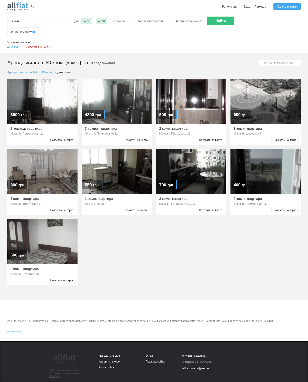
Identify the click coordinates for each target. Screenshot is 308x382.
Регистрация (230, 6)
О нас (149, 355)
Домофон (13, 46)
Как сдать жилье (109, 355)
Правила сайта (155, 361)
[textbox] (39, 21)
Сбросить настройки (38, 46)
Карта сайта (106, 367)
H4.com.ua (54, 376)
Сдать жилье (287, 6)
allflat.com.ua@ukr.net (196, 368)
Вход (246, 6)
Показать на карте (61, 139)
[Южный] (17, 6)
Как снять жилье (109, 361)
